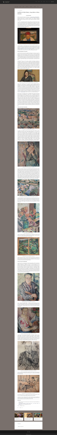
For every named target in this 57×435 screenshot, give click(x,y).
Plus (37, 6)
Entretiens (35, 6)
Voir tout (41, 411)
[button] (41, 6)
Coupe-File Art (7, 1)
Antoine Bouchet (21, 405)
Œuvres (20, 6)
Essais (23, 405)
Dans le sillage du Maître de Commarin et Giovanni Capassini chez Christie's (28, 419)
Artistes (23, 6)
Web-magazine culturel (7, 2)
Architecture (26, 6)
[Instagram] (51, 1)
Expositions (31, 6)
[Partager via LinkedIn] (20, 407)
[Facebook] (52, 1)
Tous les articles (16, 6)
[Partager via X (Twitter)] (19, 407)
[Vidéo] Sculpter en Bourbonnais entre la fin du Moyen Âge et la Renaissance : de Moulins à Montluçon (18, 419)
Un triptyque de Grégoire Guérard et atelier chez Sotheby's (37, 419)
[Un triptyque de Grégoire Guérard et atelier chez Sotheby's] (38, 415)
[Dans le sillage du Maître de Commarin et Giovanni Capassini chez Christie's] (28, 415)
